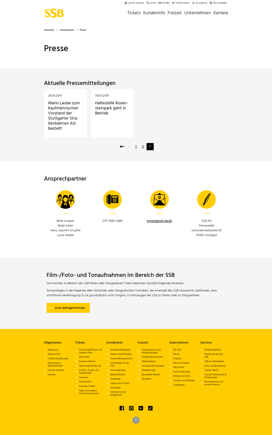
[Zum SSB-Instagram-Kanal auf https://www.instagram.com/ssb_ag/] (131, 408)
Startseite (49, 30)
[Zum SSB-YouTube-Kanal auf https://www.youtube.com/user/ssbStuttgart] (141, 408)
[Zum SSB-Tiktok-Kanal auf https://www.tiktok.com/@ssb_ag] (150, 408)
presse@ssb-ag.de (159, 221)
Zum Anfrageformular (70, 308)
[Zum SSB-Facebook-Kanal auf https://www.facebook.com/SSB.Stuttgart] (122, 408)
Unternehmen (67, 30)
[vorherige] (122, 146)
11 (136, 146)
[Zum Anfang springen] (136, 420)
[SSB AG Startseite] (55, 13)
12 (143, 146)
